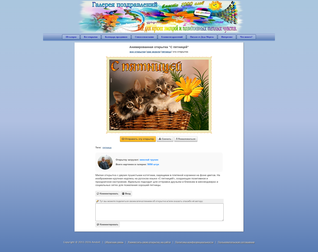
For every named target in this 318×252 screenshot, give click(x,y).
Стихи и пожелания (144, 37)
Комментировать (107, 224)
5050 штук (153, 164)
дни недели (153, 51)
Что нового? (246, 37)
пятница (166, 51)
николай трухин (149, 159)
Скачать (165, 139)
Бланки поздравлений (172, 37)
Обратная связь (114, 242)
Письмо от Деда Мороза (202, 37)
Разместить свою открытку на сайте (149, 242)
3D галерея (71, 37)
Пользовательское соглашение (236, 242)
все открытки (138, 51)
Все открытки (90, 37)
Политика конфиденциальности (194, 242)
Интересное (227, 37)
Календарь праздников (116, 37)
